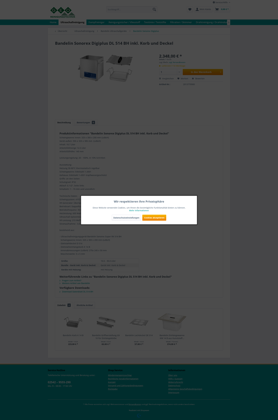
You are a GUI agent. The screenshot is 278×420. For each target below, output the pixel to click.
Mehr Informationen (139, 210)
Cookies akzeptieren (154, 217)
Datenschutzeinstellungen (126, 217)
